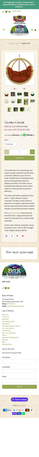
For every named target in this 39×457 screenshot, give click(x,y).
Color (6, 140)
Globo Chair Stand (14, 213)
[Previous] (15, 88)
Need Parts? (6, 324)
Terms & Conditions (8, 328)
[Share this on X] (6, 236)
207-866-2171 (11, 304)
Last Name (6, 367)
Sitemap (4, 340)
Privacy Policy (6, 331)
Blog (3, 342)
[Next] (24, 88)
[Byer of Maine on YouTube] (10, 12)
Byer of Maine (22, 405)
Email (4, 376)
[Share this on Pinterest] (17, 236)
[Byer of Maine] (19, 30)
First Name (6, 357)
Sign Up (19, 386)
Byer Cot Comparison (9, 333)
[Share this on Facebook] (12, 236)
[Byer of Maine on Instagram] (6, 12)
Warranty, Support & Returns (11, 326)
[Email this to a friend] (23, 236)
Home (11, 43)
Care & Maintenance (8, 321)
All (17, 43)
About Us (5, 315)
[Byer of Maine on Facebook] (3, 12)
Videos (4, 335)
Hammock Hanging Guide (10, 337)
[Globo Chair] (19, 68)
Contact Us (5, 317)
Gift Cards (16, 11)
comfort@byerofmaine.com (15, 306)
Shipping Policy (7, 344)
